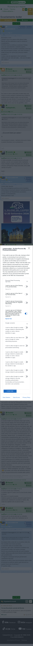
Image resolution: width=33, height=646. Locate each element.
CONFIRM (10, 391)
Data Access (16, 397)
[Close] (29, 248)
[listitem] (16, 281)
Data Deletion (6, 397)
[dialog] (16, 323)
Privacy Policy (26, 397)
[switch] (26, 286)
